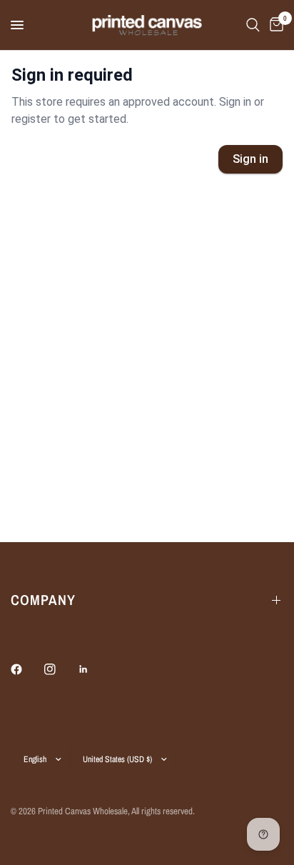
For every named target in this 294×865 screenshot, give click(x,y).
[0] (274, 25)
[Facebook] (26, 669)
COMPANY (43, 599)
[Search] (253, 25)
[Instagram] (60, 669)
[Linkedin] (93, 669)
